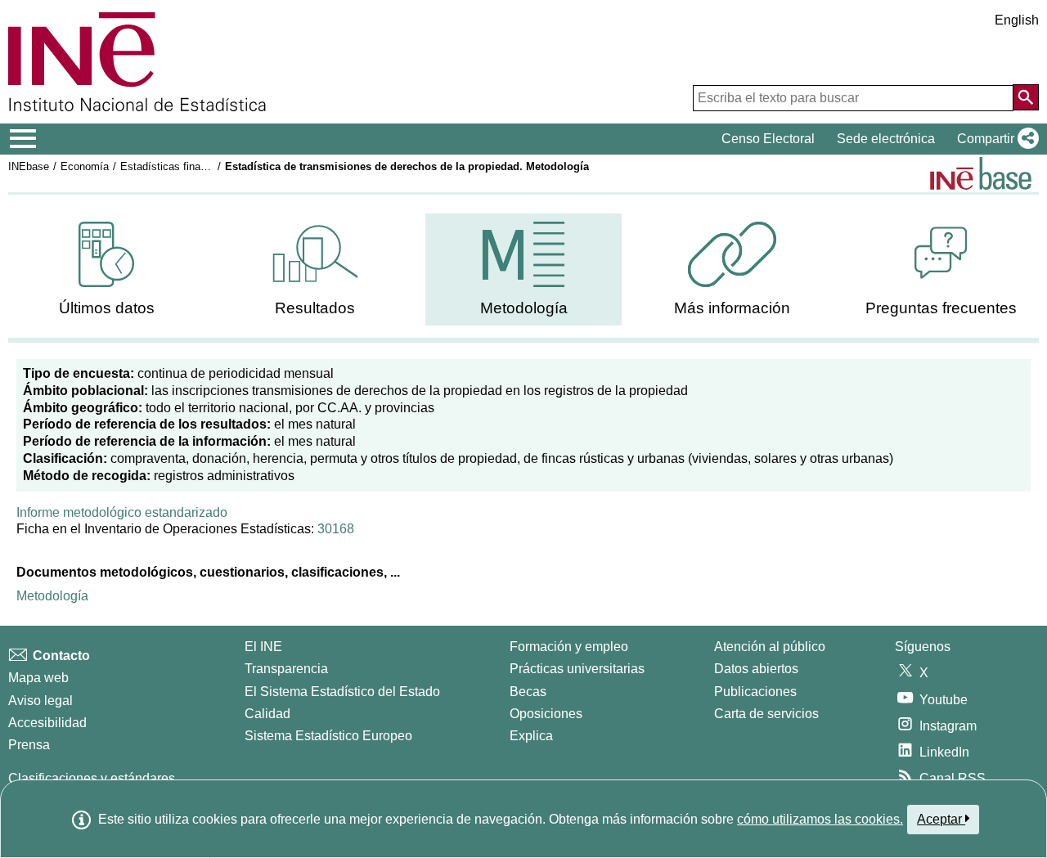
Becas (528, 692)
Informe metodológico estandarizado (121, 512)
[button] (994, 139)
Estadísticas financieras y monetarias (209, 166)
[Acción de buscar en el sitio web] (1026, 97)
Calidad (267, 714)
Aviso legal (40, 701)
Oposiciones (546, 714)
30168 (335, 529)
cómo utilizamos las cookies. (820, 819)
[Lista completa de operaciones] (981, 173)
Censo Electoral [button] (768, 139)
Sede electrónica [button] (886, 139)
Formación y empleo (569, 647)
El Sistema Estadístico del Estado (342, 692)
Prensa (29, 745)
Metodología (52, 596)
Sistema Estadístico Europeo (328, 736)
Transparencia (286, 669)
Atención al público (769, 647)
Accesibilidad (47, 723)
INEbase (28, 166)
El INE (263, 647)
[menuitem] (106, 269)
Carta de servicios (766, 714)
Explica (531, 736)
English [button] (1017, 20)
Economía (85, 166)
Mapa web (38, 678)
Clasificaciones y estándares (91, 778)
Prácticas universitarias (577, 669)
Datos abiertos (756, 669)
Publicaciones (755, 692)
